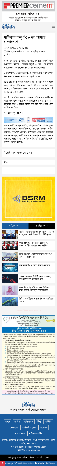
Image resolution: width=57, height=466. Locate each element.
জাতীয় (17, 421)
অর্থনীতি (48, 421)
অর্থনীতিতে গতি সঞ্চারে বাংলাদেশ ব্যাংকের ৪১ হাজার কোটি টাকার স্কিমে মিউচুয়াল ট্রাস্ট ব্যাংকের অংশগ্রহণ (36, 234)
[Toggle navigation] (53, 26)
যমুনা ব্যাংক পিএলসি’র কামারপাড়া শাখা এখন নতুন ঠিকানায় (35, 255)
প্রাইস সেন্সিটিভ (35, 433)
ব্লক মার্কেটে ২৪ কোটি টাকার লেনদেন (34, 265)
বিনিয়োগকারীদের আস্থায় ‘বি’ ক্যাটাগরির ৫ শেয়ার (36, 300)
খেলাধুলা (14, 427)
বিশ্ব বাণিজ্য (20, 433)
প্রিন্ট (8, 54)
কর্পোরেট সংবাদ (29, 427)
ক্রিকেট (25, 48)
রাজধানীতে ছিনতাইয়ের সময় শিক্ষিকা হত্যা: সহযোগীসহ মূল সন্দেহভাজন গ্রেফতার (34, 290)
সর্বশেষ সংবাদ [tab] (15, 225)
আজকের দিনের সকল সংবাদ (27, 310)
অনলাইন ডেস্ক (12, 48)
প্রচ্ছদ (7, 421)
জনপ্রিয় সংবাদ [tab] (42, 225)
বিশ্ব (39, 421)
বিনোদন (43, 427)
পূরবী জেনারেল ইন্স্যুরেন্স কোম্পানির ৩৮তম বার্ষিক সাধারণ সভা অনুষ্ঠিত (33, 244)
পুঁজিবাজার (28, 421)
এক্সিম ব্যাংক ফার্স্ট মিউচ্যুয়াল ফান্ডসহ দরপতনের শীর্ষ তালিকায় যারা (35, 277)
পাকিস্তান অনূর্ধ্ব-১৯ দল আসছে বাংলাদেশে (24, 39)
